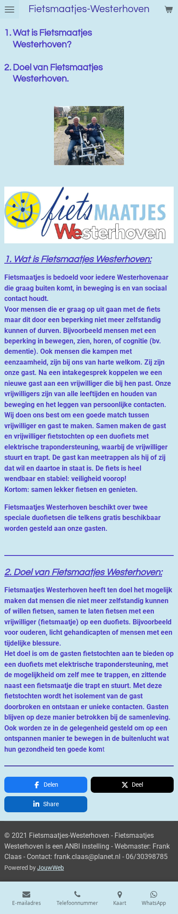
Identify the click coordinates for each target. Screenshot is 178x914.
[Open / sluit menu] (9, 9)
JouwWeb (50, 867)
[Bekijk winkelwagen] (168, 9)
